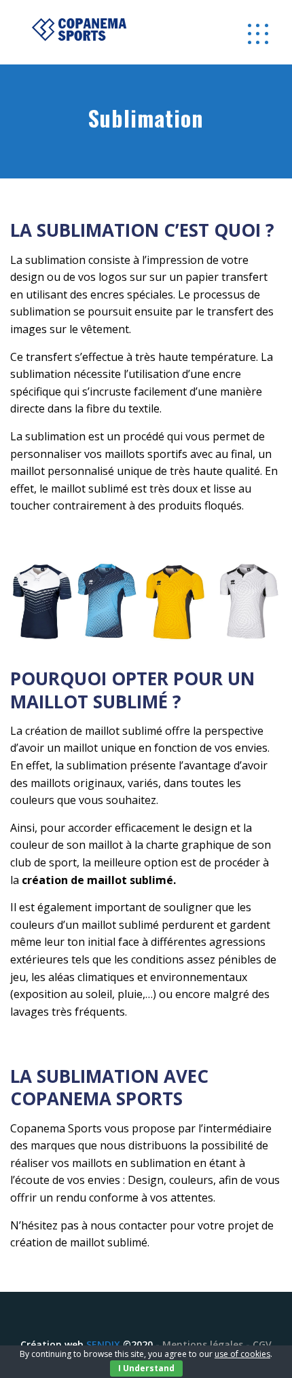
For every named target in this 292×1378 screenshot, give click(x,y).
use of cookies (242, 1354)
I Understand (146, 1368)
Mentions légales (202, 1344)
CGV (262, 1344)
